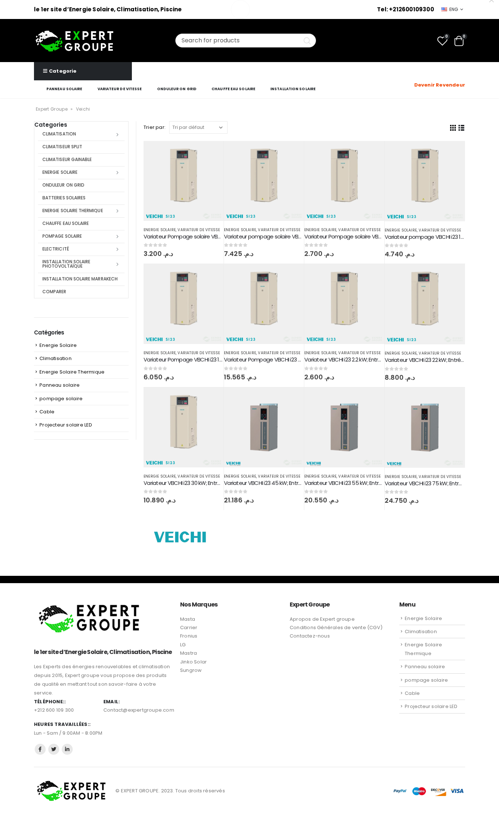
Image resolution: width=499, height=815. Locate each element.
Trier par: (154, 127)
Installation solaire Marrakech (80, 279)
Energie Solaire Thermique (72, 210)
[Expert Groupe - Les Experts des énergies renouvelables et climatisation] (74, 40)
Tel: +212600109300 (405, 9)
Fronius (188, 635)
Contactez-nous (310, 635)
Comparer (54, 291)
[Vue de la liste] (461, 127)
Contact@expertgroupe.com (138, 710)
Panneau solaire (64, 89)
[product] (184, 181)
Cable (46, 411)
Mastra (188, 653)
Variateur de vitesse (120, 89)
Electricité (55, 249)
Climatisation (59, 134)
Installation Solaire (293, 89)
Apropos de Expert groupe (322, 619)
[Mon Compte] (460, 75)
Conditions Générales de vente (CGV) (336, 627)
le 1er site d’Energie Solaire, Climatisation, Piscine (108, 9)
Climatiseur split (62, 147)
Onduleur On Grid (177, 89)
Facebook (40, 749)
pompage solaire (62, 236)
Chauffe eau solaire (233, 89)
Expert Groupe (52, 109)
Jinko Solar (193, 661)
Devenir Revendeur (439, 84)
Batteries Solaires (63, 198)
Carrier (188, 627)
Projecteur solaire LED (65, 424)
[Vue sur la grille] (453, 127)
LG (183, 644)
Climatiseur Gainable (67, 159)
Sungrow (191, 670)
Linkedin (67, 749)
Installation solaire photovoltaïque (66, 264)
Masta (187, 619)
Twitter (53, 749)
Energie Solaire (160, 230)
